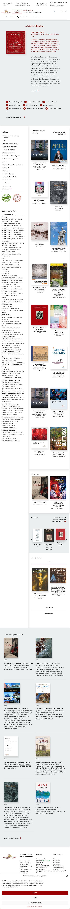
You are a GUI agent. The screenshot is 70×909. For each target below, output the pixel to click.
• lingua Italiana (27, 12)
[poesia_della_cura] (15, 32)
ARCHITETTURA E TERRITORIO (12, 235)
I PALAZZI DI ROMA (11, 309)
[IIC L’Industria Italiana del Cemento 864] (39, 274)
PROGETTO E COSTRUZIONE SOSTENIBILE (10, 383)
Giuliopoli (39, 243)
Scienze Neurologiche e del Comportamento (10, 407)
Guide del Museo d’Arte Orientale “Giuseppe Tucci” (12, 300)
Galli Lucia (59, 297)
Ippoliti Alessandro (59, 294)
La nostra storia (7, 3)
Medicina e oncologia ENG (12, 342)
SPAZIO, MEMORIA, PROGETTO (12, 413)
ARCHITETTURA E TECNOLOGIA (12, 233)
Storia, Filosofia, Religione (11, 156)
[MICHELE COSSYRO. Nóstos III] (39, 437)
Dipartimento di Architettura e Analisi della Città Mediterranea (12, 281)
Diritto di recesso (58, 866)
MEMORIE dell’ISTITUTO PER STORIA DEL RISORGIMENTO (11, 346)
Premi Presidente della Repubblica (13, 371)
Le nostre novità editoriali (38, 132)
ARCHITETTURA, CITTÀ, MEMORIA (13, 239)
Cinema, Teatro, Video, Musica (12, 165)
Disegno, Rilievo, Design (10, 144)
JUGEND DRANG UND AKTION (11, 328)
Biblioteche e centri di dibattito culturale (58, 3)
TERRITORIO (6, 436)
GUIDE (4, 297)
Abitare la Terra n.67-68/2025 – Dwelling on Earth (58, 291)
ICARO (4, 313)
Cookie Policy (30, 906)
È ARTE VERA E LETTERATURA (11, 287)
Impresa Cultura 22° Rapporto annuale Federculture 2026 (59, 373)
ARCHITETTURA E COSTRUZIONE (12, 231)
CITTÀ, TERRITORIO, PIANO (12, 261)
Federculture (61, 377)
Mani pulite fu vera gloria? (58, 594)
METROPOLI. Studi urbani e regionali (10, 348)
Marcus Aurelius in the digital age (39, 163)
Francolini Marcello (60, 334)
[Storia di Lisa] (58, 192)
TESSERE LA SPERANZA (9, 439)
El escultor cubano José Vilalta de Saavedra (58, 248)
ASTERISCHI (5, 241)
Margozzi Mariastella (60, 209)
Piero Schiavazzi (61, 168)
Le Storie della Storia (8, 336)
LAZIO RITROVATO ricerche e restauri (11, 333)
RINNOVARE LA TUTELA (12, 396)
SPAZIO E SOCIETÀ (13, 411)
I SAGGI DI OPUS (13, 311)
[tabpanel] (49, 585)
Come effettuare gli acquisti (59, 868)
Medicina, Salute (8, 174)
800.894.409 (46, 861)
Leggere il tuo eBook (41, 5)
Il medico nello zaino (58, 502)
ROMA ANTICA (13, 397)
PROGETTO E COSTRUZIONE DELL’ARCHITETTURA (10, 381)
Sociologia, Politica (9, 150)
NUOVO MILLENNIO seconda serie (12, 355)
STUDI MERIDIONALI (8, 430)
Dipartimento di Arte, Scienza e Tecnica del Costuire (12, 283)
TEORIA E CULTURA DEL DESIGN (12, 435)
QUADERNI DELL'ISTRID (9, 386)
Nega (35, 897)
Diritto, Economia (8, 153)
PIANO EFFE (5, 369)
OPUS (3, 356)
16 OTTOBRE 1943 (13, 215)
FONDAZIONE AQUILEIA (9, 291)
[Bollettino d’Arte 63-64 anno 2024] (39, 315)
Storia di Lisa (58, 207)
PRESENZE (11, 374)
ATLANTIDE (13, 243)
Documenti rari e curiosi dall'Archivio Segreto (9, 285)
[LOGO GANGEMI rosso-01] (6, 9)
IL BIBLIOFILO (6, 315)
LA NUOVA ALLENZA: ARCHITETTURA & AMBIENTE (11, 331)
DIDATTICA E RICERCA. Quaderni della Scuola (12, 279)
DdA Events (5, 271)
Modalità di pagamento (56, 863)
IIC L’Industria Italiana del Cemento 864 (39, 288)
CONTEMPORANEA (11, 268)
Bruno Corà (61, 416)
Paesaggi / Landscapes (9, 360)
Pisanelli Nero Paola (42, 595)
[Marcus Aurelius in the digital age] (39, 150)
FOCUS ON (12, 289)
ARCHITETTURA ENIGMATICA (13, 237)
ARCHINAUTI (11, 224)
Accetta (35, 892)
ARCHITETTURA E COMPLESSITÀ (12, 229)
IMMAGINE (5, 319)
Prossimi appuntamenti (13, 634)
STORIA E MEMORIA (13, 418)
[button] (67, 876)
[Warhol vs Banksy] (39, 189)
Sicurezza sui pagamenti (57, 860)
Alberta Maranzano (40, 245)
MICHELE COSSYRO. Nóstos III (39, 451)
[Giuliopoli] (39, 231)
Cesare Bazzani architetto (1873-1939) (39, 364)
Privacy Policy (38, 906)
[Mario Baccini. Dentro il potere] (58, 151)
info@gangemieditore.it (43, 871)
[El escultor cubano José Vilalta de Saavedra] (58, 233)
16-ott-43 (4, 217)
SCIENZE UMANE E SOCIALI (12, 409)
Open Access (7, 186)
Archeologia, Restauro (10, 147)
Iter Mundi (5, 326)
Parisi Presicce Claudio (40, 168)
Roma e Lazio (7, 180)
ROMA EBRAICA (13, 400)
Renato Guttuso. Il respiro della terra (58, 453)
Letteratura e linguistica (10, 159)
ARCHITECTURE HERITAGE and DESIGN (11, 226)
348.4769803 (46, 866)
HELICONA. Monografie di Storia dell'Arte (12, 302)
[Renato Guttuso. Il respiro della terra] (58, 438)
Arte (4, 141)
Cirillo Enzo (60, 597)
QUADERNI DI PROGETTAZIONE (12, 392)
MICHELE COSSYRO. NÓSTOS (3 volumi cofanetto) (58, 413)
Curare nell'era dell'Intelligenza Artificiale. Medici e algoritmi (39, 504)
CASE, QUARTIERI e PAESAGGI (11, 250)
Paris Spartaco (37, 167)
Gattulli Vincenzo (41, 166)
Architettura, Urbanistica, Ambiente (11, 136)
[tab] (49, 561)
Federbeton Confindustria (40, 291)
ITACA (12, 323)
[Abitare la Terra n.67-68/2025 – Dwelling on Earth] (58, 275)
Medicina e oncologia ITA (13, 344)
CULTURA (5, 269)
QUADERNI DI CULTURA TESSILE (12, 389)
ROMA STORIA (6, 402)
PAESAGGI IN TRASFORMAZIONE (12, 363)
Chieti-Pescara (6, 256)
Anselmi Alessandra (60, 251)
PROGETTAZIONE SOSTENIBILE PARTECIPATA (11, 378)
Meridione (6, 183)
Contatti (5, 5)
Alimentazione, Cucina (10, 177)
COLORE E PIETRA (10, 265)
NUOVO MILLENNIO (11, 352)
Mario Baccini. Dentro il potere (58, 166)
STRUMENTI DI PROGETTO (10, 421)
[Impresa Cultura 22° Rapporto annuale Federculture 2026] (58, 357)
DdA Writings (6, 273)
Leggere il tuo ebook (59, 871)
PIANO (4, 367)
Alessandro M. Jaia (42, 369)
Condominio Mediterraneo (59, 331)
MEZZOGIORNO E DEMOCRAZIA (12, 350)
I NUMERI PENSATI (8, 306)
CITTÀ (3, 258)
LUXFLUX (12, 339)
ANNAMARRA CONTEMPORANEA (12, 219)
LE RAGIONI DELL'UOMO (12, 335)
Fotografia (6, 168)
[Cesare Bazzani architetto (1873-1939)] (39, 353)
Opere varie (6, 171)
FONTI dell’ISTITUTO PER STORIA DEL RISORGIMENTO (12, 294)
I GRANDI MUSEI (7, 304)
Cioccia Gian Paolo (42, 508)
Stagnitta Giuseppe (41, 203)
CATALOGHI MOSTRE (8, 252)
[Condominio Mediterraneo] (58, 316)
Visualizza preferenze (35, 902)
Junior (5, 162)
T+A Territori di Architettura (13, 433)
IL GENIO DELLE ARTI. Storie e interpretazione (11, 318)
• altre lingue (37, 12)
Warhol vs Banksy (39, 200)
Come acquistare (41, 3)
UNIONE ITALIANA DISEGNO (11, 441)
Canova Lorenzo (61, 456)
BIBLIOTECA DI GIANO (9, 245)
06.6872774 (39, 864)
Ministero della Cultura (41, 331)
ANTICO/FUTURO (10, 222)
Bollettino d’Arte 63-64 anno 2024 (39, 328)
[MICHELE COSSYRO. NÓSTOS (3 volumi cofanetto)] (58, 398)
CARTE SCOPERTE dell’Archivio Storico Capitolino (11, 248)
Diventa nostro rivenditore (57, 5)
